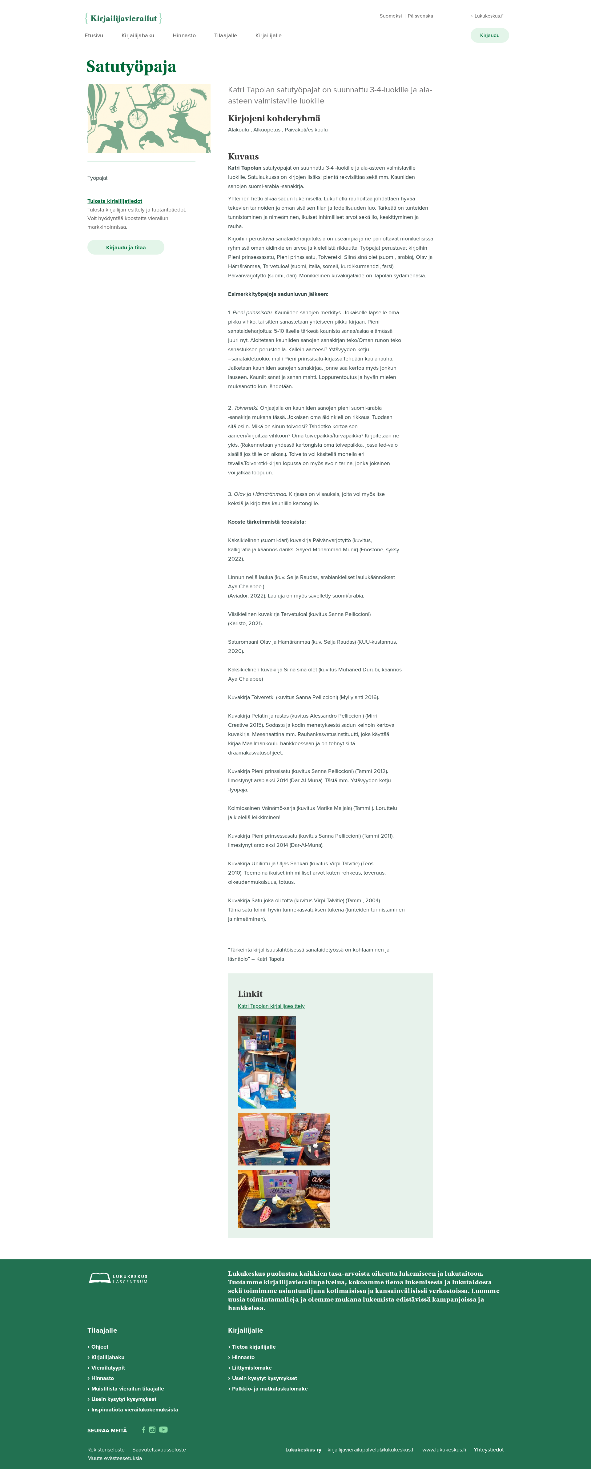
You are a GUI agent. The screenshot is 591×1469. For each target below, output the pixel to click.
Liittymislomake (252, 1367)
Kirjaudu (490, 35)
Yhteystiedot (489, 1449)
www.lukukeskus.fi (445, 1449)
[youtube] (163, 1431)
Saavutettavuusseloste (159, 1449)
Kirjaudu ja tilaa (126, 247)
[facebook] (144, 1431)
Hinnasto (184, 35)
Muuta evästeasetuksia (114, 1458)
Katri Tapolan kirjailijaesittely (271, 1006)
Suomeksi (391, 16)
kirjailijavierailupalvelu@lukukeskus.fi (371, 1449)
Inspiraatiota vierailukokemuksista (134, 1409)
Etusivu (94, 35)
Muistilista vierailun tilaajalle (127, 1388)
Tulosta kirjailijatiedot (114, 201)
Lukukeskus (125, 18)
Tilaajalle (225, 35)
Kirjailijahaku (138, 35)
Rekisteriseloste (106, 1449)
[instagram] (152, 1431)
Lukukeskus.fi (489, 16)
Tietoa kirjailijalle (254, 1346)
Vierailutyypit (108, 1367)
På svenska (420, 16)
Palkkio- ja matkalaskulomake (270, 1388)
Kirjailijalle (268, 35)
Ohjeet (99, 1346)
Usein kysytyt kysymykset (123, 1399)
